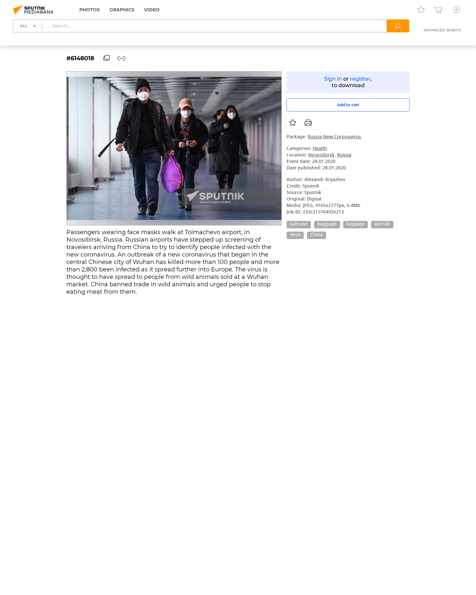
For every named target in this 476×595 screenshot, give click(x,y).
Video (152, 10)
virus (295, 235)
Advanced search (442, 30)
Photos (89, 10)
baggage (327, 224)
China (316, 235)
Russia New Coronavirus (334, 137)
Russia (344, 155)
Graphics (121, 10)
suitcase (299, 224)
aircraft (382, 224)
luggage (355, 224)
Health (320, 149)
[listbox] (293, 123)
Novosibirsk (321, 155)
